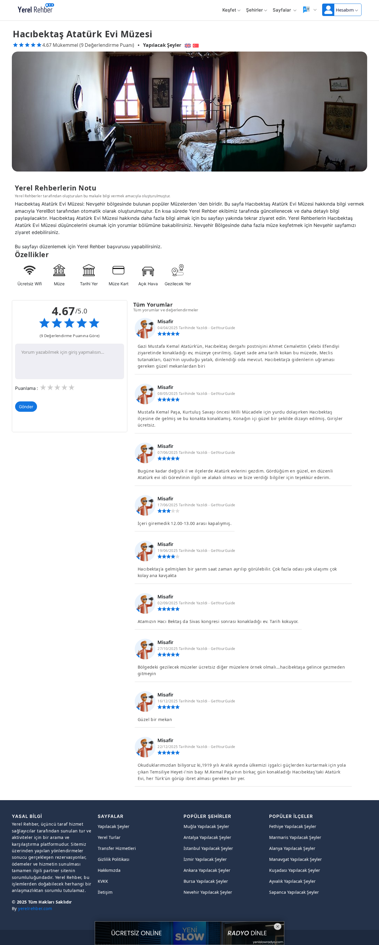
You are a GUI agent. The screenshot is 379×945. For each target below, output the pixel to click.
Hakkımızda (109, 870)
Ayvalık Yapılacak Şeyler (292, 881)
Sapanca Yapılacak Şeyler (294, 892)
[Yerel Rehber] (35, 8)
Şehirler (254, 10)
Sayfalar (282, 10)
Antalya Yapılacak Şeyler (207, 837)
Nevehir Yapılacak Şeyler (208, 892)
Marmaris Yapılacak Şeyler (295, 837)
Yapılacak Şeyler (162, 45)
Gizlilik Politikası (113, 859)
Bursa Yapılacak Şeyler (206, 881)
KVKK (103, 881)
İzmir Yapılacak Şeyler (205, 859)
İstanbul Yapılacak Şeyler (208, 848)
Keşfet (229, 10)
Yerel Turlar (109, 837)
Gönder (26, 406)
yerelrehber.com (35, 908)
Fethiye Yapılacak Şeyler (292, 826)
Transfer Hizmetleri (117, 848)
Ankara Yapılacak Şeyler (207, 870)
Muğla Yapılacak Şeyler (206, 826)
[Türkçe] (196, 45)
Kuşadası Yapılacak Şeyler (294, 870)
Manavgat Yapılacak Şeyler (295, 859)
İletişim (105, 892)
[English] (187, 45)
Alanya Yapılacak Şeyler (292, 848)
